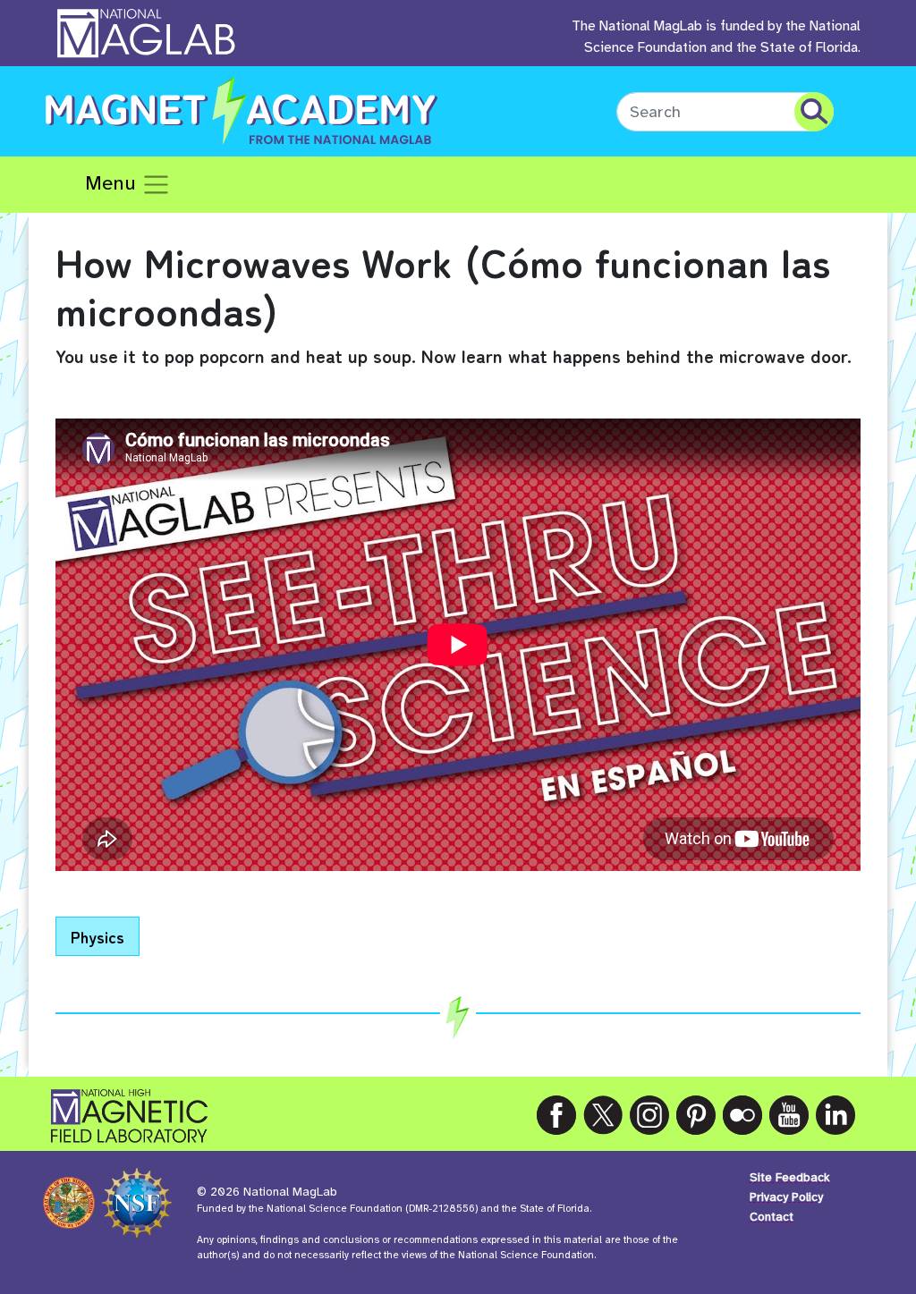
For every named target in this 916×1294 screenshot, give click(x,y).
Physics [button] (97, 936)
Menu (113, 183)
